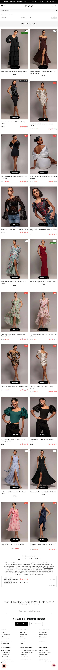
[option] (14, 2)
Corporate (22, 636)
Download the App (43, 650)
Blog (40, 656)
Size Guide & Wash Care (6, 641)
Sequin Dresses (43, 641)
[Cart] (55, 6)
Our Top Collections (45, 630)
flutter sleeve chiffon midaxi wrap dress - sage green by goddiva (13, 335)
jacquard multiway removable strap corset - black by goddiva (43, 230)
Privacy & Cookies (5, 639)
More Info (23, 630)
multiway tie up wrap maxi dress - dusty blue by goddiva (13, 492)
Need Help (4, 630)
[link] (29, 581)
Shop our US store (43, 659)
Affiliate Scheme (24, 639)
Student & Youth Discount (26, 652)
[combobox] (27, 10)
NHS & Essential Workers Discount (28, 650)
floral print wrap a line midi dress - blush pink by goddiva (13, 545)
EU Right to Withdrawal (45, 661)
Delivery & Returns (5, 634)
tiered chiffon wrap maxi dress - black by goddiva (14, 71)
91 (32, 558)
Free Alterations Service (45, 652)
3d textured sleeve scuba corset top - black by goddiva (42, 440)
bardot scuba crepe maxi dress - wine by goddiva (42, 281)
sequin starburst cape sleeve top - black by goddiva (14, 229)
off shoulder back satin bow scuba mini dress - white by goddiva (43, 177)
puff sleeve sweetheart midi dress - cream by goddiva (41, 124)
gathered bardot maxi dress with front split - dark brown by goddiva (42, 72)
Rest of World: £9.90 (6, 659)
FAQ (2, 636)
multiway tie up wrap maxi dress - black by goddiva (43, 491)
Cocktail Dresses (43, 634)
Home (2, 14)
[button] (52, 18)
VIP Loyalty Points (43, 654)
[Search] (56, 10)
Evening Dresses (43, 632)
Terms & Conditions (5, 643)
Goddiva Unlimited (5, 650)
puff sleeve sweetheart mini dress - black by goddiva (14, 386)
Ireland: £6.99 (4, 656)
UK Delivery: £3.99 (5, 652)
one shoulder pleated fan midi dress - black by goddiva (13, 122)
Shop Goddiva (9, 14)
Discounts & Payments (26, 647)
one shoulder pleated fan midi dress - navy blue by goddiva (43, 545)
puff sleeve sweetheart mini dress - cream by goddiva (41, 387)
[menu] (2, 6)
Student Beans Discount (25, 659)
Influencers (22, 641)
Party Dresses (42, 636)
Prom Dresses (42, 639)
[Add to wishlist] (1, 30)
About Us (22, 632)
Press (21, 643)
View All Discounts (24, 656)
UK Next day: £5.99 (5, 654)
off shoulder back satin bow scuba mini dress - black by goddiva (14, 177)
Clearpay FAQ (23, 654)
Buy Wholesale (23, 634)
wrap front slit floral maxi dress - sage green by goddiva (13, 282)
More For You (43, 647)
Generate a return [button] (36, 623)
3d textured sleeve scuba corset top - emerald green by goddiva (13, 440)
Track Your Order (21, 623)
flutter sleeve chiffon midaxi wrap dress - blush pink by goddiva (43, 335)
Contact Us (3, 632)
